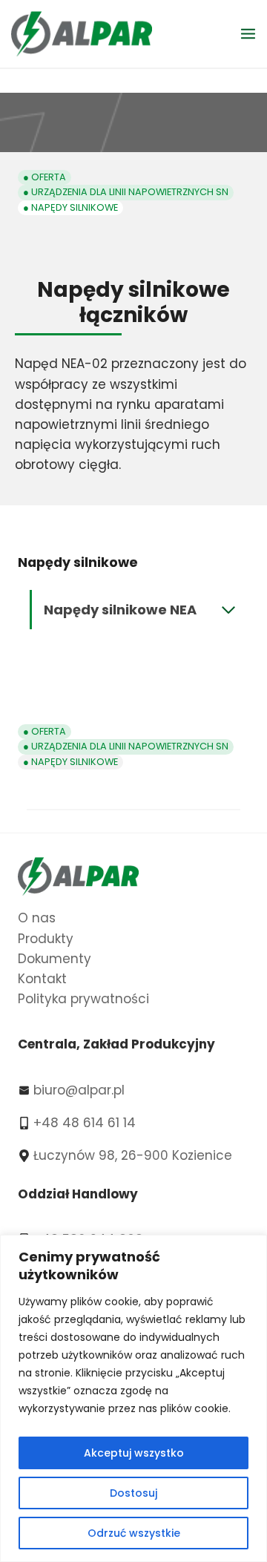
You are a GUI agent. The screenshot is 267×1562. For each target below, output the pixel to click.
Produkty (45, 939)
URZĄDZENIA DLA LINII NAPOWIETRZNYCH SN (129, 192)
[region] (133, 1398)
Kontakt (42, 979)
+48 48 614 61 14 (84, 1123)
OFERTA (48, 177)
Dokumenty (54, 959)
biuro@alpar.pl (79, 1090)
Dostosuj (133, 1493)
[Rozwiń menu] (250, 33)
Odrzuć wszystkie (134, 1533)
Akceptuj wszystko (134, 1452)
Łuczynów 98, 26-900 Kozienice (132, 1155)
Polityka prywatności (83, 999)
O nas (37, 918)
